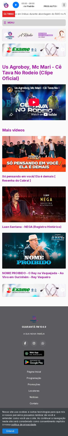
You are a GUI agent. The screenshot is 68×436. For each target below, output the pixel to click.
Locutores (34, 390)
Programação (34, 378)
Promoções (34, 384)
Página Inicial (34, 371)
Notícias (34, 397)
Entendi (10, 431)
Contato (34, 403)
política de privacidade (23, 424)
